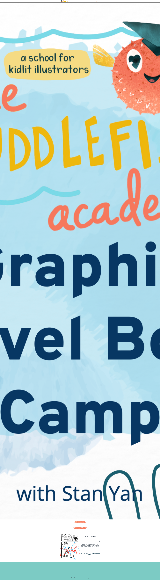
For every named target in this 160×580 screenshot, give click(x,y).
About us (93, 1)
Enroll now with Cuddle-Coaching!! (80, 527)
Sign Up (99, 1)
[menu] (96, 1)
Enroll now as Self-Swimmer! (80, 522)
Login (96, 1)
